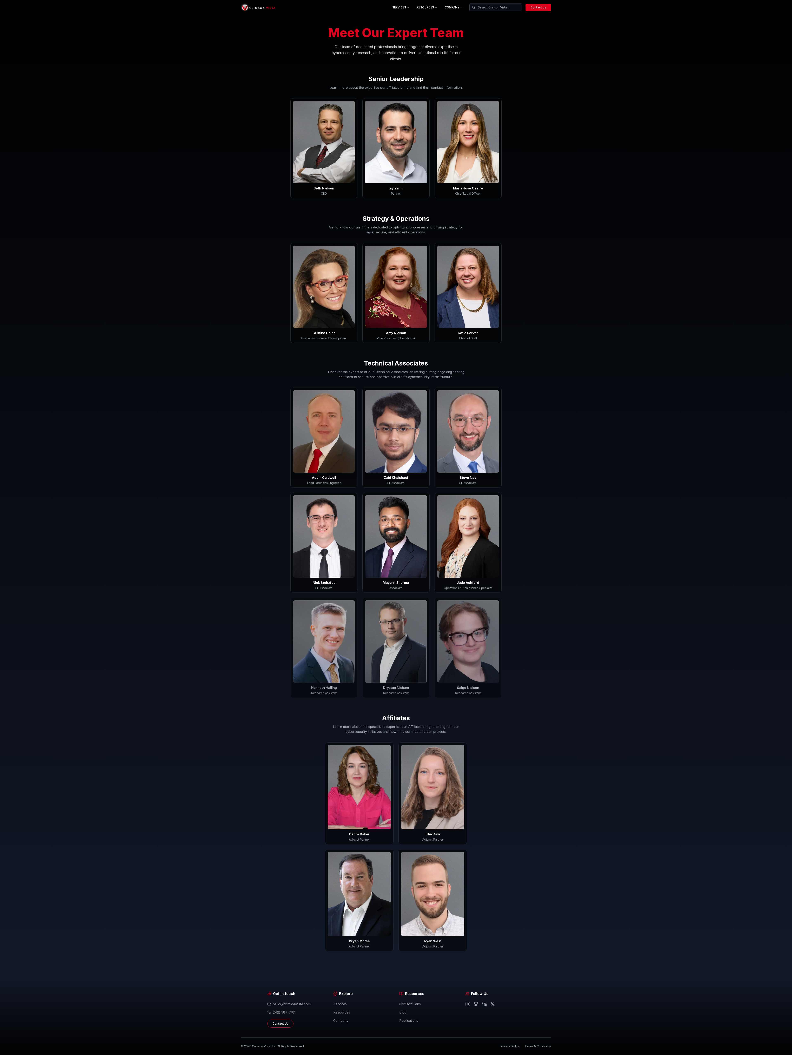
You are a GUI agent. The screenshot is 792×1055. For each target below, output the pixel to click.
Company (340, 1020)
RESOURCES (425, 7)
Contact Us (280, 1023)
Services (340, 1004)
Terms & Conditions (538, 1046)
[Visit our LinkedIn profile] (484, 1004)
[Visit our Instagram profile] (467, 1004)
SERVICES (399, 7)
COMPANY (452, 7)
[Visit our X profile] (492, 1004)
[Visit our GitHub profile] (476, 1004)
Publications (408, 1020)
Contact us (538, 7)
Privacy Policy (510, 1046)
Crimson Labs (410, 1004)
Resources (341, 1012)
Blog (402, 1012)
